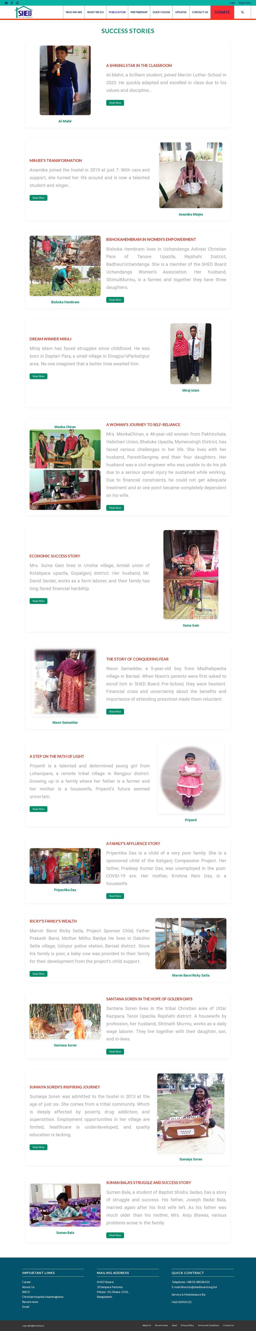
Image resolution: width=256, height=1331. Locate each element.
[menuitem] (232, 3)
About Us (28, 1287)
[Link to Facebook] (11, 3)
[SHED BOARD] (25, 12)
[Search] (242, 12)
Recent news (30, 1301)
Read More (115, 102)
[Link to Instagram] (17, 3)
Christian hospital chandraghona (42, 1296)
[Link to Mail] (6, 3)
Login (232, 2)
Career (26, 1282)
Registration (245, 2)
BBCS (26, 1292)
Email (25, 1306)
